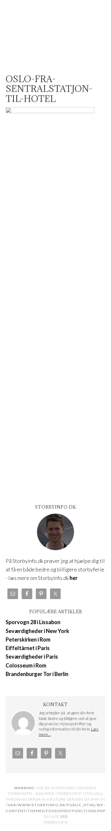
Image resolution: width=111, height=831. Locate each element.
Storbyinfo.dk (56, 30)
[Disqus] (56, 274)
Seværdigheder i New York (37, 631)
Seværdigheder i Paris (32, 656)
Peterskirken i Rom (28, 639)
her (74, 578)
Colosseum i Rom (26, 665)
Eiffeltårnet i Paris (28, 648)
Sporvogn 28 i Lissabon (33, 622)
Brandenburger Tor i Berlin (37, 674)
